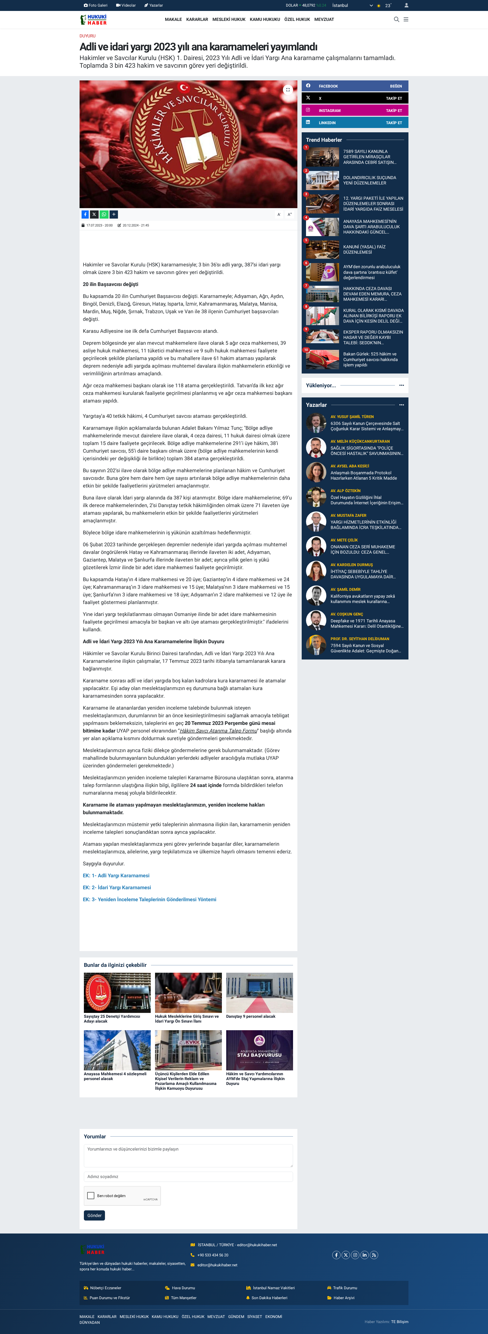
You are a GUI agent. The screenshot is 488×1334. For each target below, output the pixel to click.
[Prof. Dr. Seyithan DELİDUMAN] (316, 644)
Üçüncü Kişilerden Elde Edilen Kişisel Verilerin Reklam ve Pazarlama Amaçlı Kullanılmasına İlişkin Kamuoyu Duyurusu (186, 1081)
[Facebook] (336, 1255)
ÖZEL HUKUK (297, 19)
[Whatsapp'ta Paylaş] (104, 214)
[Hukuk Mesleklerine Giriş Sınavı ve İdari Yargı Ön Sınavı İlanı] (188, 992)
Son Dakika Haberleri (269, 1298)
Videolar (128, 5)
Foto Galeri (98, 5)
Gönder (94, 1215)
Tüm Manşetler (183, 1298)
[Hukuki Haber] (93, 19)
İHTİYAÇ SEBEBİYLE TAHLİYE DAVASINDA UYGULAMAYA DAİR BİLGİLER (362, 574)
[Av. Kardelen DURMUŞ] (316, 570)
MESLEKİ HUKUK (229, 19)
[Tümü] (401, 385)
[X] (346, 1255)
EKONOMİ (273, 1316)
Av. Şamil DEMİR (346, 589)
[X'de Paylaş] (94, 214)
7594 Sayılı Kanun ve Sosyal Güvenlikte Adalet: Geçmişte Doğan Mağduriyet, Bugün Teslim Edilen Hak (366, 648)
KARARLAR (197, 19)
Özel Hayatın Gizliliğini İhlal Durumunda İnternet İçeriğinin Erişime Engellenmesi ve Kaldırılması (367, 500)
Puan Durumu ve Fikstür (110, 1298)
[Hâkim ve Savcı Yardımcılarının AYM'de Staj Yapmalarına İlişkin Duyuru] (259, 1049)
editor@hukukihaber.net (217, 1265)
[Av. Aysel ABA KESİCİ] (316, 471)
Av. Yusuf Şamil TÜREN (352, 416)
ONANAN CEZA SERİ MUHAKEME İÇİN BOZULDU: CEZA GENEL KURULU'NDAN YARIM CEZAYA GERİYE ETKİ (363, 549)
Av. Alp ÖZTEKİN (346, 491)
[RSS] (374, 1255)
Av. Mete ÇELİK (344, 540)
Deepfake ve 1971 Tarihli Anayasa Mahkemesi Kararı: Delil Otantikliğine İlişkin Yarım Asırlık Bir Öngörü (366, 623)
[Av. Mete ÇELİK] (316, 545)
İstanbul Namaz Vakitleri (274, 1288)
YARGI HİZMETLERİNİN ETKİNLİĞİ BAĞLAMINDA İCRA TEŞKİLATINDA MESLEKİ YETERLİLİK (365, 525)
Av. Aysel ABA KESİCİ (350, 466)
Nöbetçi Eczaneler (105, 1288)
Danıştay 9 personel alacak (251, 1016)
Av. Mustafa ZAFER (349, 515)
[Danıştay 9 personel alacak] (259, 992)
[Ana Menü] (406, 19)
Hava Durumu (183, 1288)
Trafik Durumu (345, 1288)
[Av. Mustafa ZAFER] (316, 521)
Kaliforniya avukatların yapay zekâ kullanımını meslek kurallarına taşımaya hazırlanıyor (363, 599)
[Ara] (397, 19)
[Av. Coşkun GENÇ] (316, 619)
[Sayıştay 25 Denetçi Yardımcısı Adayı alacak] (117, 992)
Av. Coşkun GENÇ (347, 614)
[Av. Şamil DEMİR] (316, 595)
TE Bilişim (399, 1321)
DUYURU (88, 35)
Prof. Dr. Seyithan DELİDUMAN (360, 639)
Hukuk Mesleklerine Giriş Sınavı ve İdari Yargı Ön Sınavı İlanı (187, 1019)
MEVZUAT (324, 19)
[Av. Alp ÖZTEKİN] (316, 496)
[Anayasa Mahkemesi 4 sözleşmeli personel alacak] (117, 1049)
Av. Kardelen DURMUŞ (352, 565)
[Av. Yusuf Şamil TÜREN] (316, 422)
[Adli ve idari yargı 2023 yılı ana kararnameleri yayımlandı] (188, 144)
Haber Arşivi (344, 1298)
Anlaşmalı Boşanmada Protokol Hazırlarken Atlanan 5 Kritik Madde (364, 475)
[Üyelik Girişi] (404, 5)
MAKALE (173, 19)
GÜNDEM (236, 1316)
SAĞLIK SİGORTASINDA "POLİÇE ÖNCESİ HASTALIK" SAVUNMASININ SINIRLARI (366, 451)
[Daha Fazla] (114, 214)
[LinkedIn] (364, 1255)
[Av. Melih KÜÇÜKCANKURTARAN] (316, 447)
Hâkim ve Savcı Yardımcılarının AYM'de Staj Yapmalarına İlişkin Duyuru (255, 1078)
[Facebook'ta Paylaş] (85, 214)
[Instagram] (355, 1255)
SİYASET (254, 1316)
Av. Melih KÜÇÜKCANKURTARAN (360, 441)
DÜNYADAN (90, 1322)
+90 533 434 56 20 (212, 1255)
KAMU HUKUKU (265, 19)
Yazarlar (156, 5)
